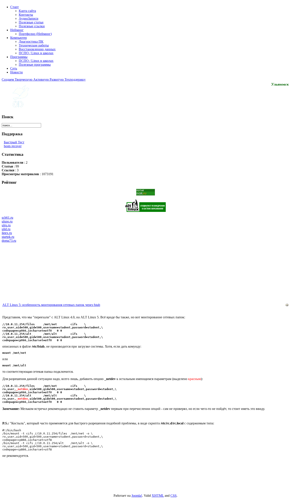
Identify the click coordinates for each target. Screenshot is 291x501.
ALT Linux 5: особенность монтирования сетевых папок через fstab (51, 305)
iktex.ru (7, 233)
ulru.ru (6, 225)
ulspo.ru (7, 221)
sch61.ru (7, 217)
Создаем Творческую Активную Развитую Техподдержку (44, 79)
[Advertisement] (145, 272)
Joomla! (136, 495)
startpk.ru (8, 237)
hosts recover (13, 146)
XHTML (158, 495)
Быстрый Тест (14, 142)
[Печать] (287, 305)
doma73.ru (9, 240)
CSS (173, 495)
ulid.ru (6, 229)
